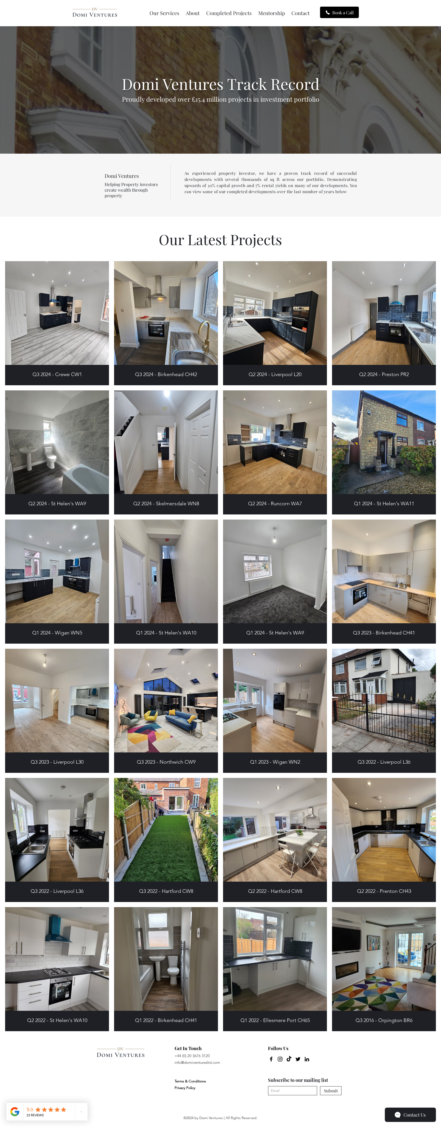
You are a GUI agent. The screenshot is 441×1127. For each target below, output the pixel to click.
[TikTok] (289, 1059)
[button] (164, 13)
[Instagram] (280, 1059)
